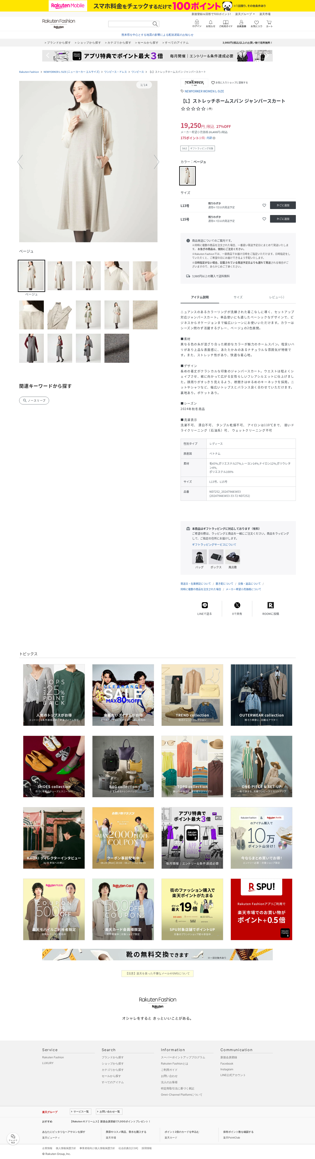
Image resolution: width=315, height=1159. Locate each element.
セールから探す (111, 1076)
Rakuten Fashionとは (174, 1063)
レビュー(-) (276, 297)
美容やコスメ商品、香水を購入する (126, 1131)
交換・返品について (249, 584)
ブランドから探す (113, 1057)
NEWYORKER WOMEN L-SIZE (204, 91)
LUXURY (47, 1063)
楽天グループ (243, 14)
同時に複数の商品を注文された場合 (201, 589)
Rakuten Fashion (29, 72)
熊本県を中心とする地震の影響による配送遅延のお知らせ (157, 34)
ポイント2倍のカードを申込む (182, 1131)
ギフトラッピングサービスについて (214, 545)
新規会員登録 (228, 1057)
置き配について (224, 584)
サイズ (238, 297)
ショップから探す (113, 1063)
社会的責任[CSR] (128, 1148)
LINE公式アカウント (233, 1075)
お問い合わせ (169, 1076)
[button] (88, 162)
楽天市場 (264, 14)
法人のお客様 (169, 1082)
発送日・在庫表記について (196, 584)
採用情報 (147, 1148)
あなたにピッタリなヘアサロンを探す (63, 1131)
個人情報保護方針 (66, 1148)
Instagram (226, 1069)
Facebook (226, 1063)
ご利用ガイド (169, 1069)
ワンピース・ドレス (115, 72)
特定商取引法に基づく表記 (177, 1088)
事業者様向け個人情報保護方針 (97, 1148)
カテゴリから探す (113, 1069)
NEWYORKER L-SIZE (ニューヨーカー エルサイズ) (72, 72)
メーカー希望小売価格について (243, 589)
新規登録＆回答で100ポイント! (211, 14)
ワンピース (137, 72)
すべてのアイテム (113, 1082)
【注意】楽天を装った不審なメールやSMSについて (157, 973)
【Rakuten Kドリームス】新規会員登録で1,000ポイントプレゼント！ (110, 1121)
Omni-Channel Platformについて (181, 1094)
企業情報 (47, 1148)
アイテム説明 (200, 297)
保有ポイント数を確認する (238, 1131)
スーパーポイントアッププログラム (183, 1057)
